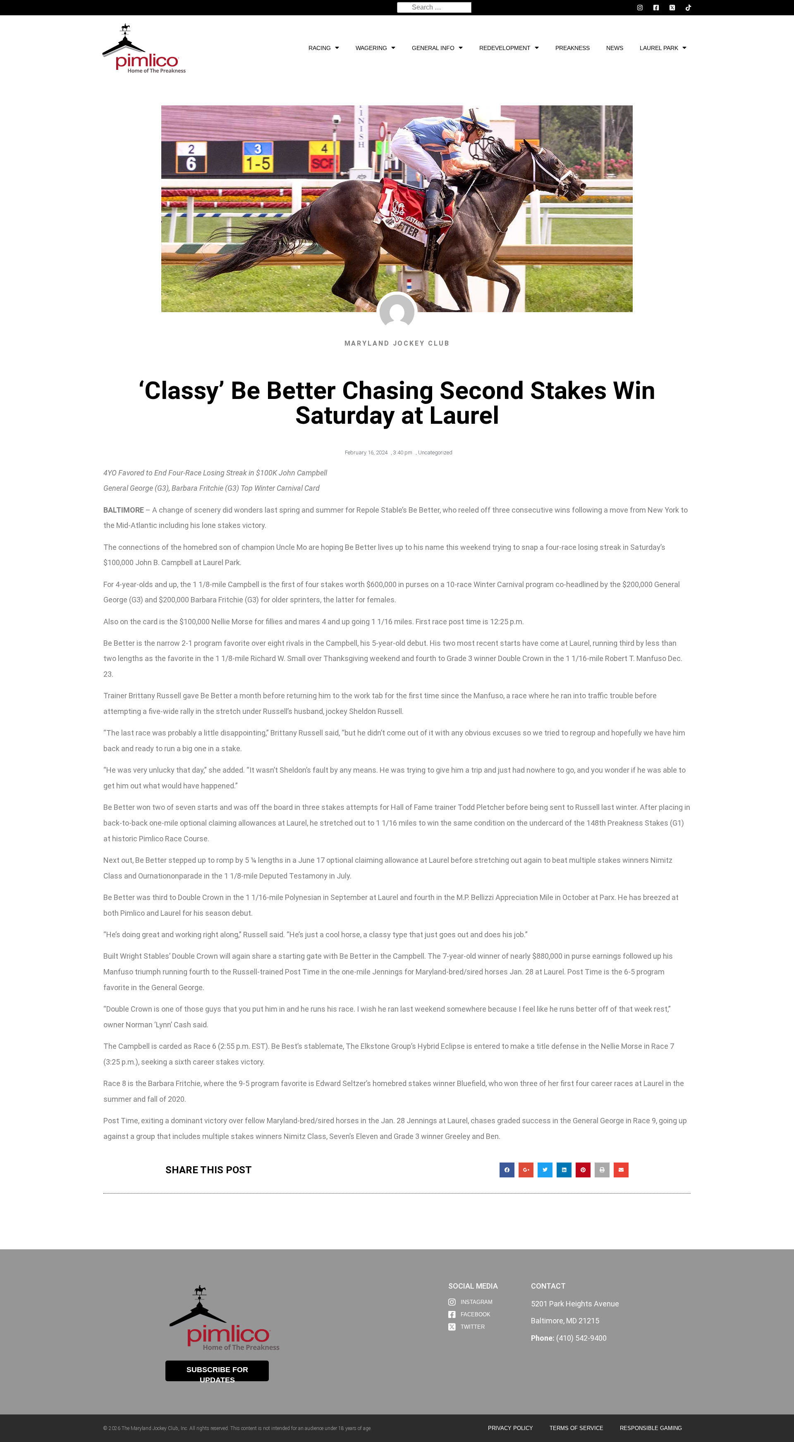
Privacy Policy (510, 1428)
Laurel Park (659, 48)
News (614, 48)
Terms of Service (576, 1428)
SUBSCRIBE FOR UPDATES (217, 1373)
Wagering (371, 48)
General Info (433, 48)
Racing (320, 48)
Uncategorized (435, 452)
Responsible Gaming (651, 1428)
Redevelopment (505, 48)
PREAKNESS (572, 48)
